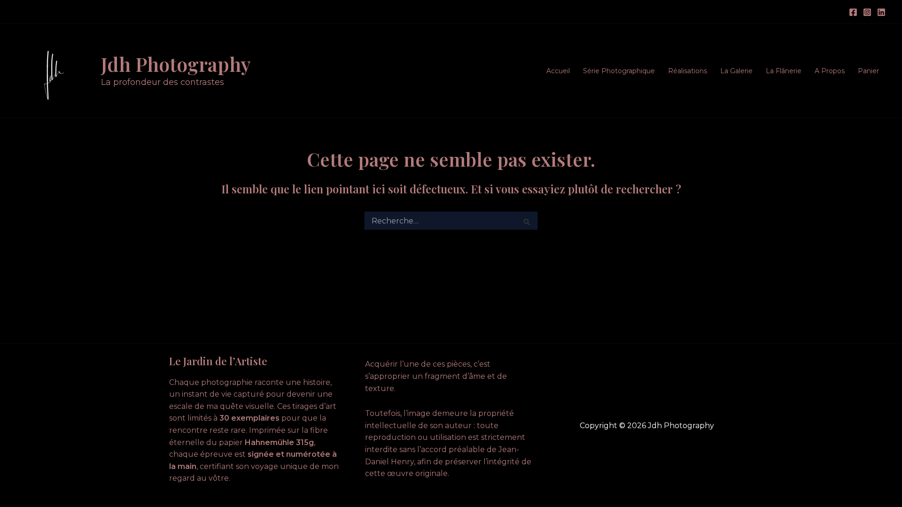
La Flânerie (783, 71)
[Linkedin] (881, 12)
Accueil (558, 71)
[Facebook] (853, 12)
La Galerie (736, 71)
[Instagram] (867, 12)
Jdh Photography (176, 64)
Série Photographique (619, 71)
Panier (868, 71)
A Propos (830, 71)
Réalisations (687, 71)
